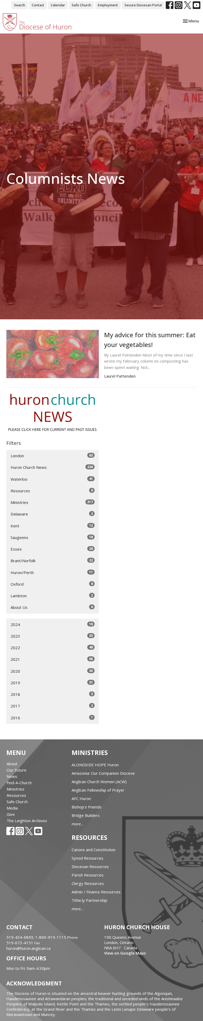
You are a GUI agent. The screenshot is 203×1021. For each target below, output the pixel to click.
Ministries (52, 502)
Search (19, 5)
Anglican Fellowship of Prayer (98, 790)
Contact (38, 5)
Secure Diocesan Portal (143, 5)
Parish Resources (88, 875)
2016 (52, 717)
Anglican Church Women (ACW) (99, 781)
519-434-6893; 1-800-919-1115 (36, 937)
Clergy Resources (88, 883)
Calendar (58, 5)
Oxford (52, 584)
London (52, 455)
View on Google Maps (125, 953)
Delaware (52, 514)
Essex (52, 549)
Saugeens (52, 537)
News (12, 776)
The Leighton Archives (27, 820)
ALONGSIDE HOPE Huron (95, 764)
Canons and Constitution (94, 849)
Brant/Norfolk (52, 560)
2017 (52, 706)
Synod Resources (87, 858)
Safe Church (81, 5)
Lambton (52, 595)
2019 (52, 682)
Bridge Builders (86, 815)
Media (12, 808)
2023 (52, 636)
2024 (52, 624)
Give (11, 814)
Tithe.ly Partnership (89, 900)
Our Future (16, 770)
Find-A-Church (19, 782)
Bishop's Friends (87, 807)
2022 (52, 647)
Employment (108, 5)
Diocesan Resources (90, 866)
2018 (52, 694)
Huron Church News (52, 467)
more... (78, 823)
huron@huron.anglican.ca (28, 948)
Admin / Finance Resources (96, 891)
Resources (52, 490)
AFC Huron (81, 798)
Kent (52, 525)
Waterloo (52, 479)
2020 (52, 671)
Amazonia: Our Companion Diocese (103, 773)
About (12, 763)
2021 (52, 659)
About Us (52, 607)
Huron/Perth (52, 572)
